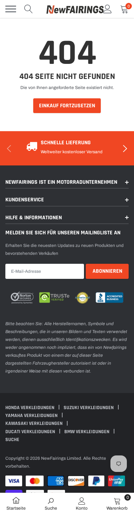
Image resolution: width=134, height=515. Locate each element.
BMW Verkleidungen (87, 432)
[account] (107, 8)
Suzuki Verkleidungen (89, 407)
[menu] (10, 9)
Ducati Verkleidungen (30, 432)
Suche (12, 439)
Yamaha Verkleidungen (32, 415)
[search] (28, 9)
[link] (51, 503)
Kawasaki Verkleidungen (34, 423)
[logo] (75, 9)
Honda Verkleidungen (30, 407)
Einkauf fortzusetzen (67, 105)
